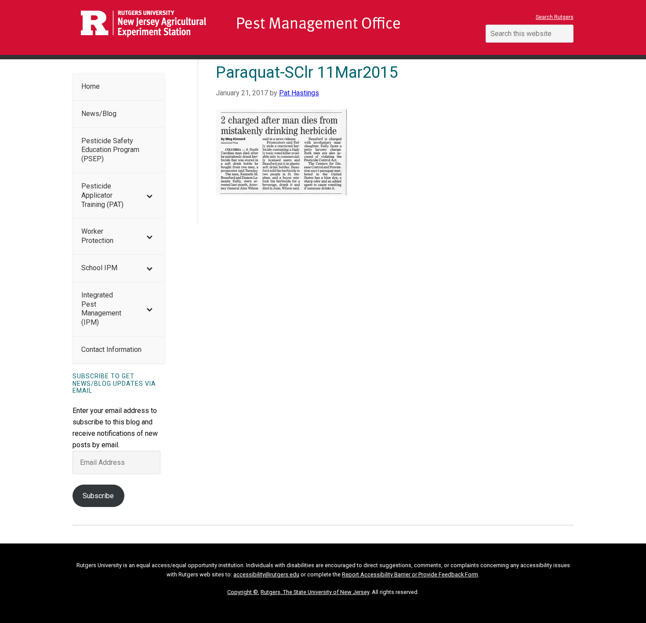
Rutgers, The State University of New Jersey (315, 592)
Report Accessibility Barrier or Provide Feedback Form (410, 574)
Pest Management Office (270, 27)
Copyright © (242, 592)
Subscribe (98, 496)
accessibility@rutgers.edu (266, 574)
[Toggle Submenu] (149, 195)
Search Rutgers (554, 17)
